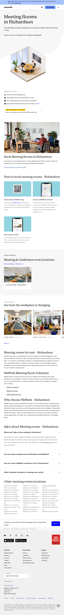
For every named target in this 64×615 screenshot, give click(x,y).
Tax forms (44, 560)
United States (24, 529)
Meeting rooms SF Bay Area (50, 500)
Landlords (26, 555)
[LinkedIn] (27, 535)
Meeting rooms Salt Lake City (50, 492)
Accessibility (42, 598)
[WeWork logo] (8, 7)
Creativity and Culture (39, 337)
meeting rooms (48, 442)
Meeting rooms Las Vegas (30, 490)
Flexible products (9, 337)
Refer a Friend (27, 558)
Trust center (7, 567)
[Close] (59, 2)
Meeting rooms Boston (10, 492)
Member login (46, 555)
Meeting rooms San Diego (49, 496)
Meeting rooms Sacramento (50, 490)
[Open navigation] (58, 7)
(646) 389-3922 (8, 585)
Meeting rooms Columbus (11, 505)
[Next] (6, 2)
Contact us (45, 553)
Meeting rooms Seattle (49, 498)
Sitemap (50, 598)
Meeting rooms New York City (31, 500)
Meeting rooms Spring (48, 503)
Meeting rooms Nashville (30, 498)
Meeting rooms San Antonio (50, 494)
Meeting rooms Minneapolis (31, 496)
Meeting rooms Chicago (11, 498)
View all (37, 103)
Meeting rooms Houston (30, 485)
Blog (5, 565)
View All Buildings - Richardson (13, 264)
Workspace (6, 529)
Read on (6, 343)
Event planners (27, 560)
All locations (7, 581)
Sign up (56, 523)
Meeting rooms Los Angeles (31, 492)
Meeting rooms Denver (10, 511)
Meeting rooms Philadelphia (31, 507)
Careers (6, 560)
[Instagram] (16, 535)
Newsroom (7, 563)
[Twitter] (22, 535)
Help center (45, 558)
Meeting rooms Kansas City (31, 488)
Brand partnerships (28, 563)
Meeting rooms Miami (29, 494)
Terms (12, 598)
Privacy (6, 598)
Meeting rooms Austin (10, 488)
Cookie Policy (20, 598)
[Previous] (5, 2)
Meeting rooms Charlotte (11, 496)
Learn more (18, 3)
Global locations (9, 553)
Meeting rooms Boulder (11, 494)
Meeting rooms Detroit (10, 513)
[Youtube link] (5, 535)
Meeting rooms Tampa (48, 505)
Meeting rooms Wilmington (50, 511)
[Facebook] (10, 535)
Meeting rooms (15, 529)
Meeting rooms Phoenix (30, 509)
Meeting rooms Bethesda (11, 490)
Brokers (25, 553)
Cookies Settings (31, 598)
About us (6, 555)
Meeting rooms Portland (30, 511)
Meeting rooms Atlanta (10, 485)
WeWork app (16, 202)
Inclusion (6, 558)
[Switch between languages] (42, 7)
